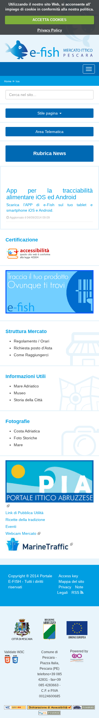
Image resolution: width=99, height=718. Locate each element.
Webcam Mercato (21, 533)
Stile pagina (48, 113)
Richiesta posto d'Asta (33, 348)
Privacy (65, 587)
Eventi (11, 526)
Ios (18, 81)
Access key (68, 576)
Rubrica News (49, 153)
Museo (20, 393)
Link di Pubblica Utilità (24, 512)
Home (8, 81)
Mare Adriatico (26, 386)
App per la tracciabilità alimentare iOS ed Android (49, 194)
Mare (18, 445)
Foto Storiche (25, 438)
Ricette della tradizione (25, 519)
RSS (76, 592)
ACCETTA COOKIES (49, 20)
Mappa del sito (71, 581)
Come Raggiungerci (31, 355)
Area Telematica (49, 131)
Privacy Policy (49, 30)
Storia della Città (28, 400)
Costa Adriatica (27, 431)
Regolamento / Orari (31, 341)
